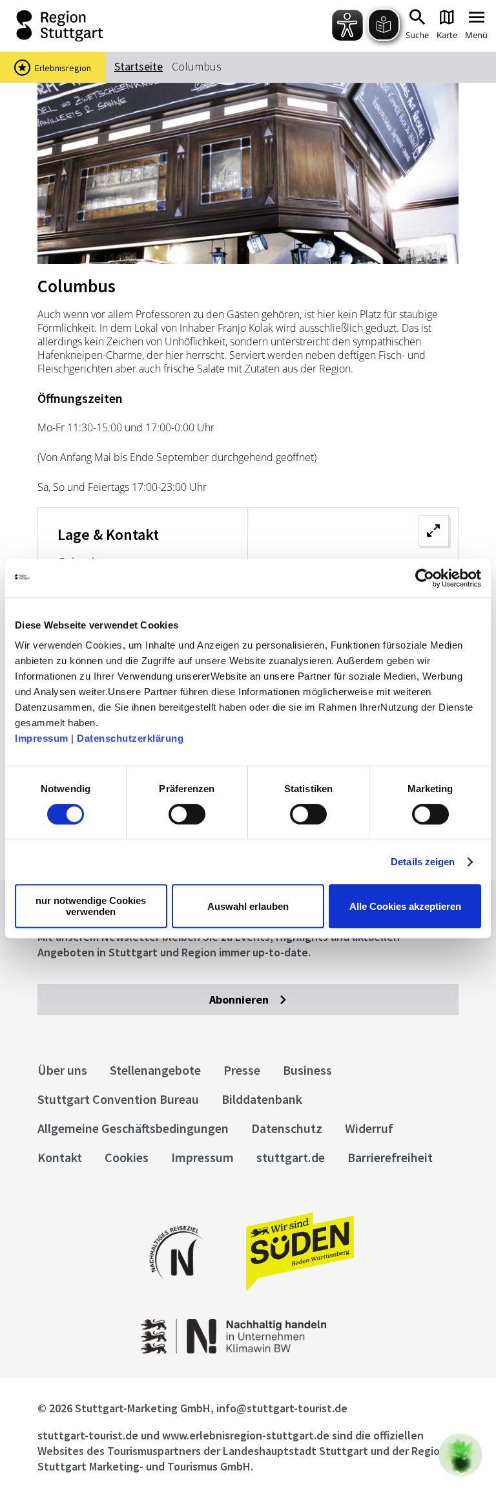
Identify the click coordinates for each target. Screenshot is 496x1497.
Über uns (62, 1070)
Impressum (41, 738)
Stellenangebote (155, 1070)
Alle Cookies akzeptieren (405, 906)
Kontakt (59, 1157)
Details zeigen (423, 861)
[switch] (187, 814)
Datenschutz (286, 1128)
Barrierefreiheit (390, 1157)
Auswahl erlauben (248, 906)
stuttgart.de (290, 1157)
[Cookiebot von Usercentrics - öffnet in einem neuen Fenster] (424, 578)
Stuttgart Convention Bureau (118, 1099)
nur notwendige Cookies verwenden (91, 906)
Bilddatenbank (262, 1099)
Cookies (127, 1157)
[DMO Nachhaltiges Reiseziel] (176, 1287)
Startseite (138, 66)
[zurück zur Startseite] (108, 26)
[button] (460, 1455)
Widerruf (369, 1128)
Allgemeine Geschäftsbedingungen (133, 1128)
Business (307, 1070)
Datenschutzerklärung (130, 738)
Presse (241, 1070)
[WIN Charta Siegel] (248, 1349)
